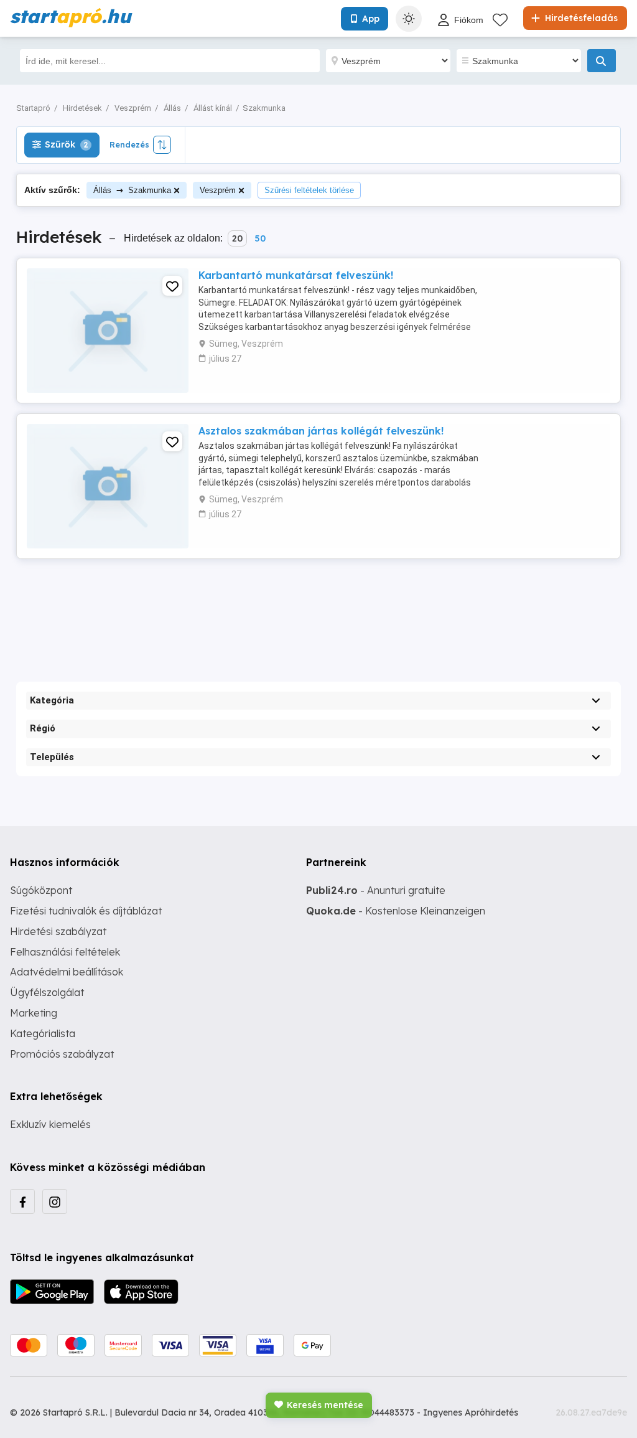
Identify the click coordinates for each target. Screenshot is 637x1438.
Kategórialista (42, 1033)
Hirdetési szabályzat (58, 931)
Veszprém (218, 190)
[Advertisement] (318, 609)
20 (237, 238)
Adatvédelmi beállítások (66, 972)
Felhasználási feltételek (65, 952)
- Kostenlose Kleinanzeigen (395, 911)
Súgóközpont (41, 890)
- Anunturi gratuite (375, 890)
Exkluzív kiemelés (50, 1124)
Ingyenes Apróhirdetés (470, 1412)
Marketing (33, 1013)
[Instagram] (55, 1201)
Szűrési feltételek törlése (309, 190)
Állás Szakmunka (132, 189)
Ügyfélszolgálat (47, 992)
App (370, 18)
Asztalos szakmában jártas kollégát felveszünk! (321, 431)
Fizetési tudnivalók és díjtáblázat (86, 911)
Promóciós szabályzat (62, 1054)
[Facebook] (22, 1201)
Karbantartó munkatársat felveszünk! (295, 275)
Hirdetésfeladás (580, 18)
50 (260, 238)
